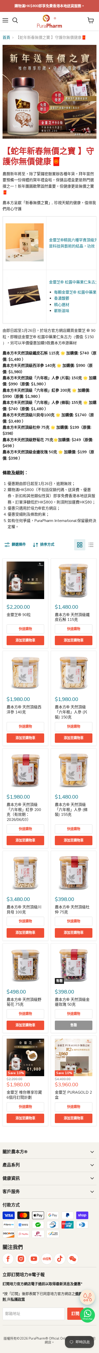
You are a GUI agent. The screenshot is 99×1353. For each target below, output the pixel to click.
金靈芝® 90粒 (19, 614)
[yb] (34, 1259)
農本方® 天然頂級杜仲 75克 (72, 910)
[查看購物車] (91, 20)
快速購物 (25, 629)
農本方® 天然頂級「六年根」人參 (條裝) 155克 (71, 809)
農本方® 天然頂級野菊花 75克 (24, 1002)
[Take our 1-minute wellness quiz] (87, 1297)
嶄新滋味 (61, 310)
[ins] (21, 1259)
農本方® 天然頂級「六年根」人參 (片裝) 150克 (71, 712)
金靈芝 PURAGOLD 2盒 (73, 1095)
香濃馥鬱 (61, 298)
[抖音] (59, 1259)
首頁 (6, 37)
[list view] (90, 544)
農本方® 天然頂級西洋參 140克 (24, 710)
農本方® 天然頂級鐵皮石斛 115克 (72, 617)
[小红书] (47, 1259)
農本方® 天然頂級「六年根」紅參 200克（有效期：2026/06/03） (24, 812)
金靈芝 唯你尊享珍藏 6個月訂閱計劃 (24, 1095)
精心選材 (61, 304)
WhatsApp (87, 1319)
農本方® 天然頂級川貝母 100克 (24, 910)
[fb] (8, 1259)
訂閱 (75, 1313)
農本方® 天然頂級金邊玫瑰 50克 (72, 1002)
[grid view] (79, 544)
